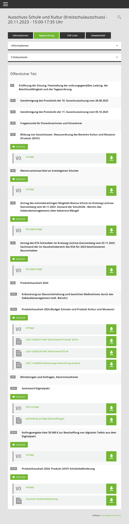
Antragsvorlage (34, 229)
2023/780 (20, 477)
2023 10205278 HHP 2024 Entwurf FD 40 (47, 351)
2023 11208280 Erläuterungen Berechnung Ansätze (53, 363)
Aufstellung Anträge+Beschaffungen (45, 418)
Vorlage (30, 157)
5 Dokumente (19, 57)
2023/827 (20, 396)
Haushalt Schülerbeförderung (42, 499)
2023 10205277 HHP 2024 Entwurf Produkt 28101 (52, 339)
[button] (111, 158)
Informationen (20, 35)
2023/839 (20, 219)
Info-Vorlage (32, 407)
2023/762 (20, 146)
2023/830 (20, 444)
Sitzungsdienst (111, 515)
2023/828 (20, 317)
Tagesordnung (46, 35)
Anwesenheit (98, 35)
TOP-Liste (72, 35)
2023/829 (20, 179)
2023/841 (20, 258)
